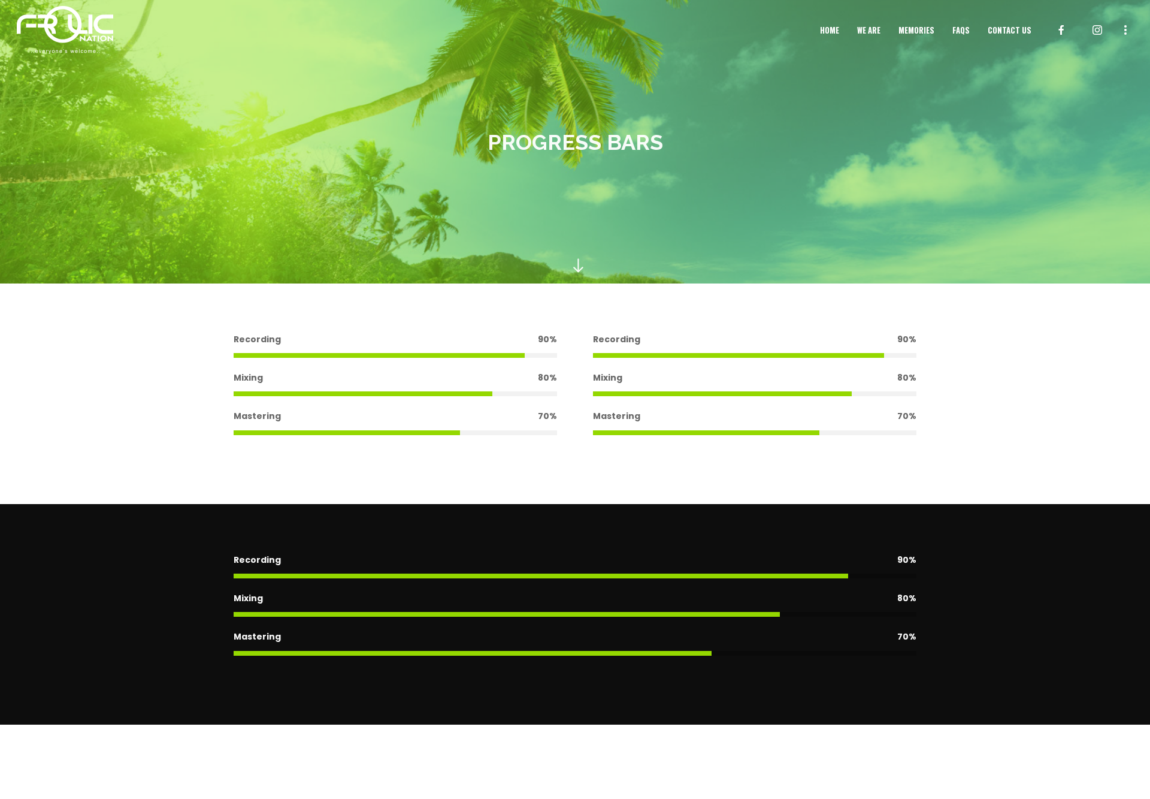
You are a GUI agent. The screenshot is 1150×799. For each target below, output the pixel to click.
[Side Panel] (1125, 28)
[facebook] (1061, 30)
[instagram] (1097, 30)
